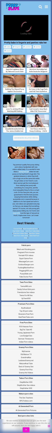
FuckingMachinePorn (26, 268)
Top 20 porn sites (26, 311)
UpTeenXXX (26, 298)
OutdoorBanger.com (26, 265)
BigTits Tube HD (26, 330)
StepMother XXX (26, 382)
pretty (37, 47)
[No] (49, 426)
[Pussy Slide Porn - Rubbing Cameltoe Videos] (12, 7)
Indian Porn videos (26, 342)
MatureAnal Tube (26, 364)
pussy (8, 51)
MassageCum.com (26, 262)
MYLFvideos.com (26, 401)
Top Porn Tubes (34, 233)
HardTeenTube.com (26, 317)
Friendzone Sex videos (26, 292)
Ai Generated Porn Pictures (26, 410)
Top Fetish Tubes (18, 231)
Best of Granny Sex (26, 367)
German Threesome (26, 339)
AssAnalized (26, 308)
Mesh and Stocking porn (26, 249)
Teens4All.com (26, 286)
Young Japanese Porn (26, 333)
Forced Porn (18, 229)
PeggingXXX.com (26, 271)
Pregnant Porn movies (26, 252)
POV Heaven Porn (26, 327)
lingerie (18, 47)
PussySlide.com (26, 274)
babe (8, 47)
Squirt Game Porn (26, 258)
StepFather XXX (26, 388)
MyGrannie (26, 351)
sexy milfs (16, 213)
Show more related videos (26, 138)
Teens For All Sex (26, 295)
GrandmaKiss (26, 357)
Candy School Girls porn (26, 289)
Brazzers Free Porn (26, 314)
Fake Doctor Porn (26, 277)
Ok (26, 430)
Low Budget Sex (26, 336)
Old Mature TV (26, 354)
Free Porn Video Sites (20, 233)
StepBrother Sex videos (26, 385)
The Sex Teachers (26, 398)
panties (28, 47)
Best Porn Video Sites (21, 236)
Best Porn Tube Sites (32, 231)
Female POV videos (26, 255)
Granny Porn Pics (26, 370)
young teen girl (24, 172)
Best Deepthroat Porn (30, 229)
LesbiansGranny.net (26, 360)
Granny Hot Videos (26, 373)
